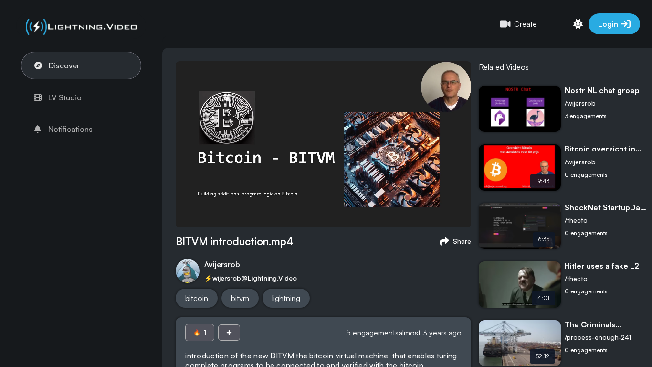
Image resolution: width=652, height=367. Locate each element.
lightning (286, 298)
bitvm (240, 298)
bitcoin (196, 298)
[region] (326, 183)
